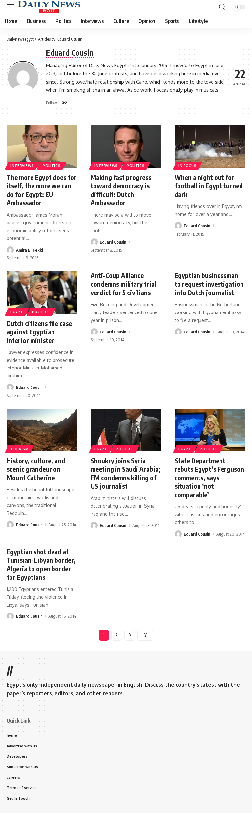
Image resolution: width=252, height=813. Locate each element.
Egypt (16, 312)
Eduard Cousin (113, 242)
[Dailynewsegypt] (49, 7)
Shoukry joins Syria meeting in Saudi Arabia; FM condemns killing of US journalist (125, 473)
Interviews (22, 166)
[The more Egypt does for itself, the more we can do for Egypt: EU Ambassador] (42, 146)
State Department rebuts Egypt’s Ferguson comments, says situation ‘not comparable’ (209, 477)
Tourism (19, 449)
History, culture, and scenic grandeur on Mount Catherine (36, 469)
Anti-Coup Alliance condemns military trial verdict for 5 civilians (123, 283)
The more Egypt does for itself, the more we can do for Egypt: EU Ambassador (41, 190)
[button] (12, 7)
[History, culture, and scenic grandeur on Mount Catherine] (42, 430)
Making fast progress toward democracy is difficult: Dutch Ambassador (121, 190)
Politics (52, 166)
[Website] (64, 102)
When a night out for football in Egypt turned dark (209, 185)
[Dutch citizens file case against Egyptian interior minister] (42, 292)
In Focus (187, 166)
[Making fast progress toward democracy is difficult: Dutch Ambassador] (126, 146)
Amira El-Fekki (29, 250)
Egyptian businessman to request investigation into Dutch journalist (209, 283)
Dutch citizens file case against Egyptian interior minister (39, 331)
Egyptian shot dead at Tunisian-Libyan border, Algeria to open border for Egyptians (41, 564)
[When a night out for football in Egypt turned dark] (210, 146)
